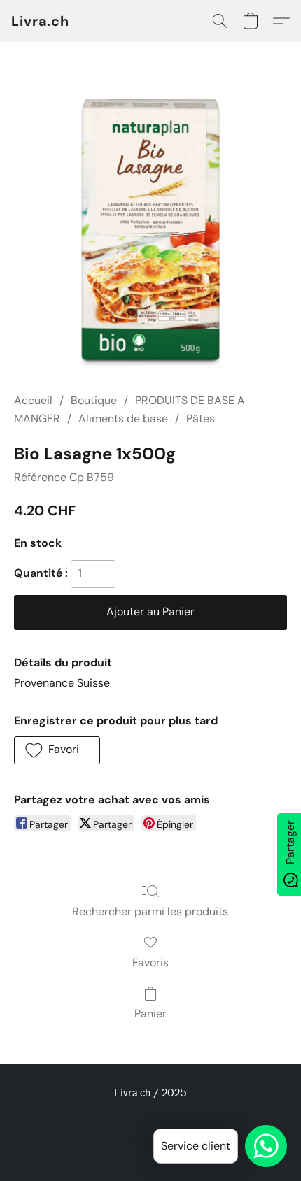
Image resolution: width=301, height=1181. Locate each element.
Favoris (150, 962)
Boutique (94, 400)
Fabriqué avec (150, 1143)
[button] (40, 21)
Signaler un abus (150, 1119)
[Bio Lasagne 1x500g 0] (150, 234)
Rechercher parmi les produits (150, 911)
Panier (150, 1013)
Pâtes (200, 418)
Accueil (33, 400)
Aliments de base (123, 418)
